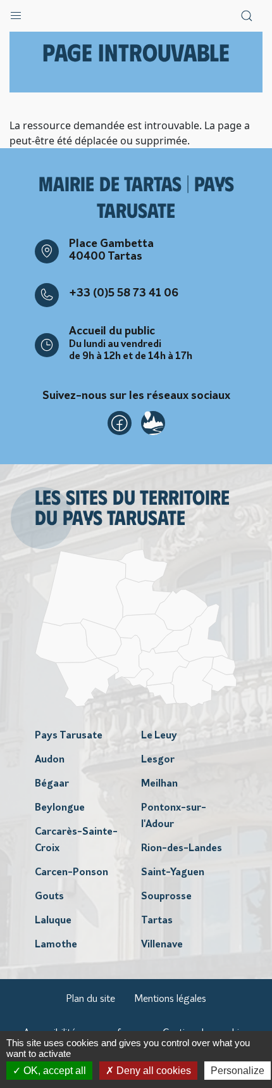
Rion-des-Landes (181, 849)
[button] (15, 12)
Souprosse (166, 897)
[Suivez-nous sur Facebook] (120, 423)
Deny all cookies (152, 1070)
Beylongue (60, 808)
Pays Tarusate (68, 736)
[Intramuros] (153, 423)
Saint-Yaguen (172, 873)
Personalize (237, 1070)
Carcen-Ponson (71, 873)
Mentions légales (170, 999)
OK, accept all (53, 1070)
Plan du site (90, 999)
